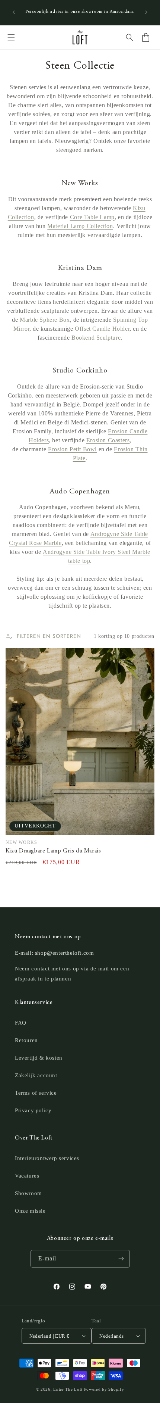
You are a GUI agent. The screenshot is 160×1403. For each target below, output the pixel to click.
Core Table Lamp (92, 217)
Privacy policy (33, 1110)
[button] (11, 37)
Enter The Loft (68, 1389)
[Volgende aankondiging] (146, 12)
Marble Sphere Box (45, 320)
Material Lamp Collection (80, 226)
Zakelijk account (36, 1075)
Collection (21, 217)
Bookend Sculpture (96, 337)
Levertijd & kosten (39, 1058)
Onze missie (30, 1211)
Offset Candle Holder (102, 328)
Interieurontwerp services (47, 1158)
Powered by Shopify (104, 1389)
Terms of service (36, 1093)
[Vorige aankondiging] (14, 12)
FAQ (20, 1023)
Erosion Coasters (108, 440)
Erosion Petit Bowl (72, 449)
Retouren (26, 1040)
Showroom (28, 1193)
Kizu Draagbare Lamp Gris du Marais (53, 851)
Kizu (139, 208)
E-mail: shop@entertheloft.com (54, 953)
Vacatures (27, 1176)
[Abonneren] (121, 1259)
